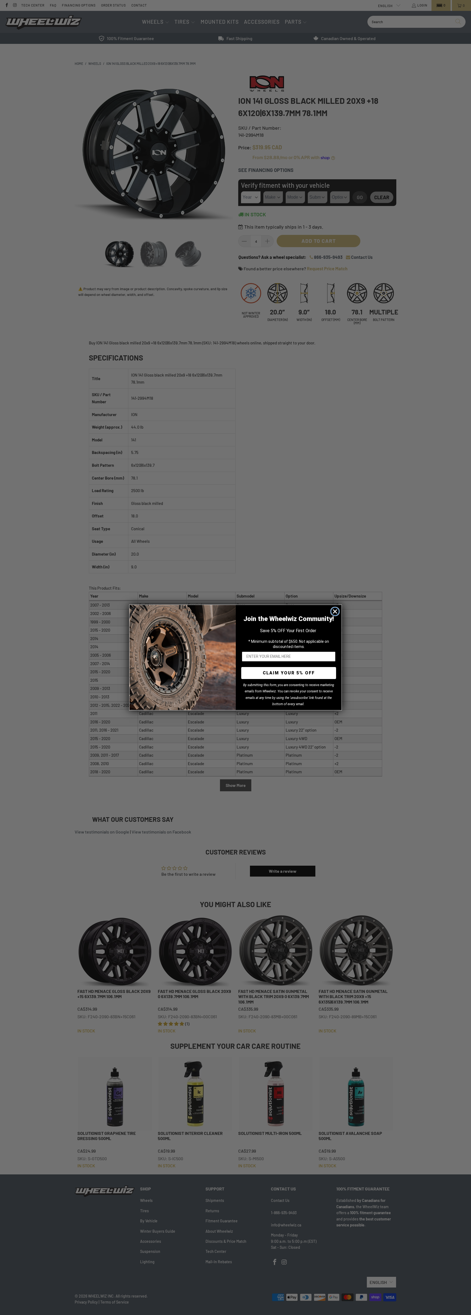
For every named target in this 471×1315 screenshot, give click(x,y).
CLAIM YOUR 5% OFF (289, 672)
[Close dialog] (335, 611)
